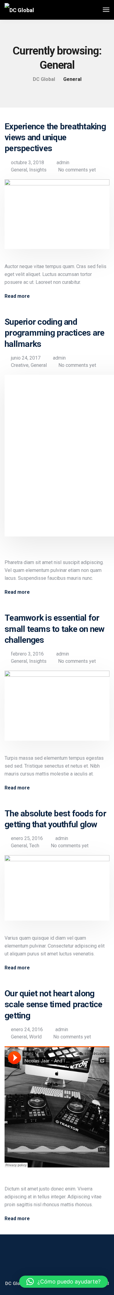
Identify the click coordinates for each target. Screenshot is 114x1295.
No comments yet (77, 170)
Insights (38, 170)
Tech (34, 845)
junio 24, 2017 (25, 358)
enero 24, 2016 (27, 1029)
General (19, 170)
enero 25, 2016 (27, 838)
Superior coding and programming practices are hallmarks (54, 333)
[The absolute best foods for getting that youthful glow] (57, 892)
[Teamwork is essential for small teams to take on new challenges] (57, 710)
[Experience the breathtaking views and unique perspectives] (57, 218)
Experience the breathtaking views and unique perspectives (55, 137)
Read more (17, 296)
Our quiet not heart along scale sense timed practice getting (53, 1004)
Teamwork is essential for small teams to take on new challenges (55, 629)
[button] (63, 1282)
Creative (20, 365)
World (35, 1037)
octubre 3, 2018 (27, 162)
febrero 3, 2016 (27, 654)
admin (63, 162)
